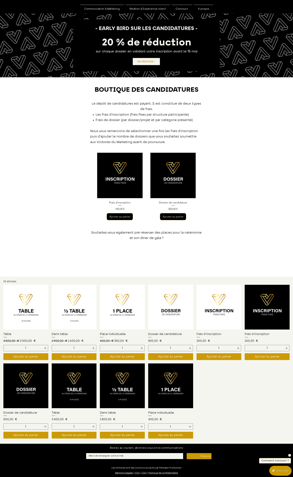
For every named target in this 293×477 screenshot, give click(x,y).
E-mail (89, 452)
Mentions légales (124, 473)
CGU (137, 473)
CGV (144, 473)
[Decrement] (6, 348)
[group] (146, 186)
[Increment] (45, 348)
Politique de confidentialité (163, 473)
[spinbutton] (25, 348)
